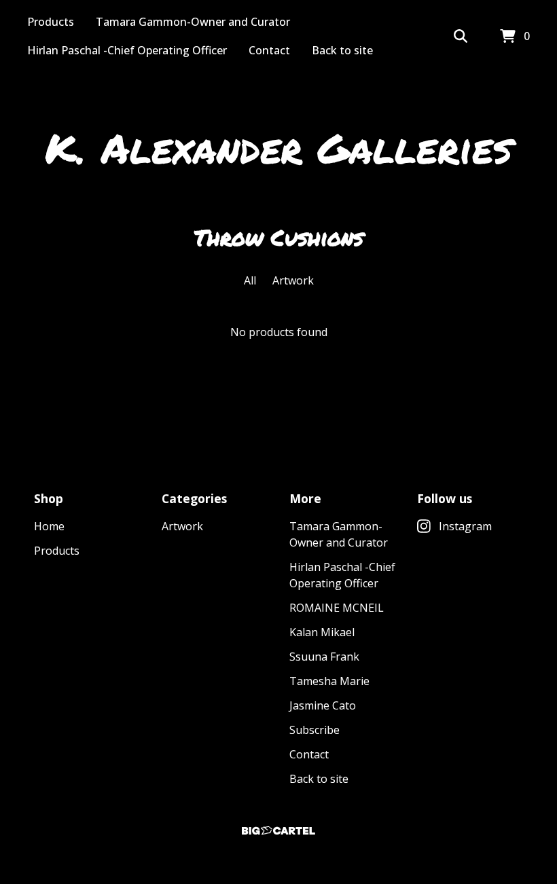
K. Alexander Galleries (278, 147)
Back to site (342, 50)
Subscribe (314, 729)
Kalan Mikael (322, 632)
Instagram (465, 526)
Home (49, 526)
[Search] (460, 36)
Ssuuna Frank (324, 656)
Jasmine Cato (322, 705)
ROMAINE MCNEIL (336, 607)
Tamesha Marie (329, 681)
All (250, 280)
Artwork (293, 280)
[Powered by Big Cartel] (278, 831)
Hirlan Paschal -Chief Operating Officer (127, 50)
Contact (269, 50)
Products (50, 21)
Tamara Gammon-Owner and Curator (193, 21)
